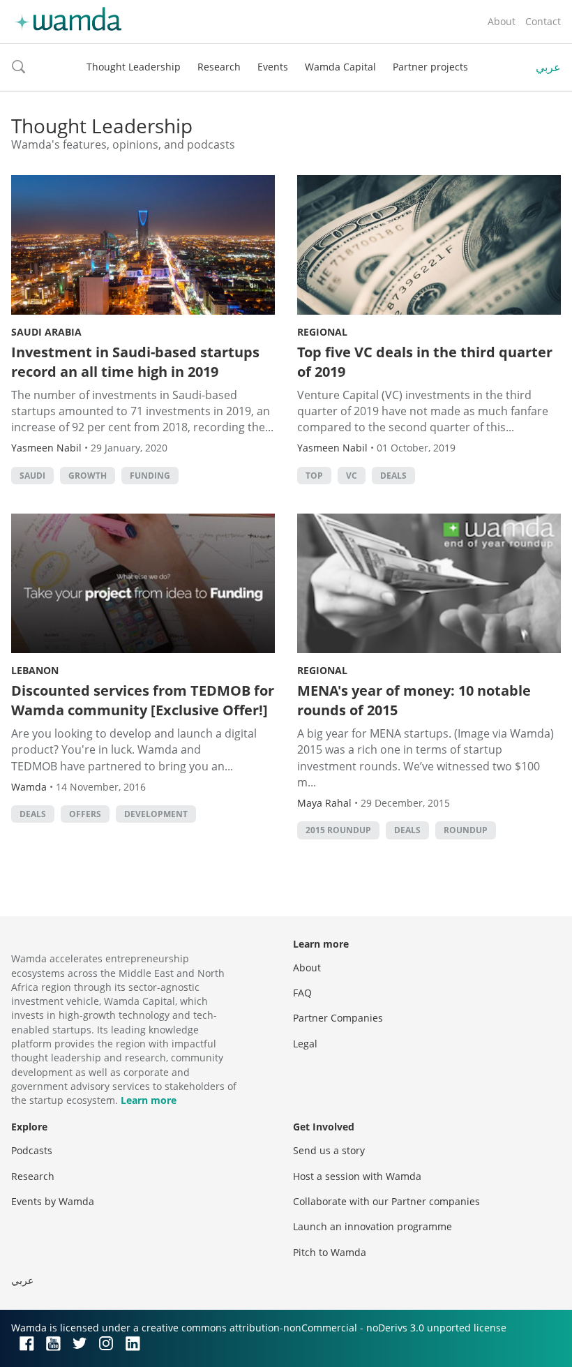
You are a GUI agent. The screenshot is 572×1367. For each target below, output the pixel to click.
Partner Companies (338, 1017)
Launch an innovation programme (372, 1226)
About (501, 21)
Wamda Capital (340, 66)
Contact (543, 21)
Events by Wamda (52, 1201)
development (156, 814)
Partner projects (430, 66)
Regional (322, 331)
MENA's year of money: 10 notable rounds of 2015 (414, 700)
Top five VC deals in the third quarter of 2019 (424, 362)
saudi (32, 475)
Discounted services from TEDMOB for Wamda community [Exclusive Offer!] (142, 700)
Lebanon (35, 670)
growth (87, 475)
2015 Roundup (338, 830)
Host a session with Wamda (357, 1176)
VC (351, 475)
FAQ (302, 992)
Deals (393, 475)
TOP (314, 475)
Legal (305, 1043)
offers (85, 814)
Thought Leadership (133, 66)
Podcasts (31, 1150)
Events (272, 66)
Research (219, 66)
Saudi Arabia (46, 331)
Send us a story (329, 1150)
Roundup (466, 830)
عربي (548, 67)
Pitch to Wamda (329, 1252)
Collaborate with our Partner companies (386, 1201)
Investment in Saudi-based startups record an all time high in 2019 (135, 362)
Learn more (148, 1100)
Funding (150, 475)
